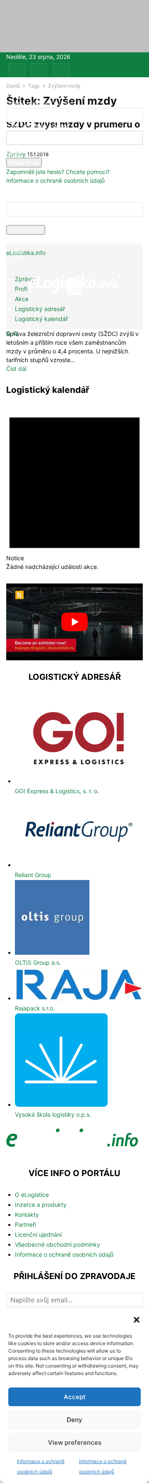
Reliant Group (33, 874)
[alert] (74, 486)
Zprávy (24, 278)
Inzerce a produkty (41, 1204)
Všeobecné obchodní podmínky (57, 1244)
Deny (74, 1420)
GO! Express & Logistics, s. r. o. (57, 790)
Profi (21, 288)
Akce (22, 298)
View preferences (74, 1442)
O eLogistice (32, 1194)
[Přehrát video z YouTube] (74, 622)
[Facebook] (16, 71)
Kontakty (27, 1214)
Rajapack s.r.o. (35, 1008)
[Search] (15, 334)
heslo (13, 153)
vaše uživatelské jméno (37, 126)
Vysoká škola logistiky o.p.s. (53, 1114)
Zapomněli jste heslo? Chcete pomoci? (58, 171)
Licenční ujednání (38, 1234)
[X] (61, 71)
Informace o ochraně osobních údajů (55, 180)
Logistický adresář (40, 308)
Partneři (25, 1224)
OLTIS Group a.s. (38, 962)
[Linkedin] (39, 71)
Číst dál (16, 368)
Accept (75, 1397)
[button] (136, 1320)
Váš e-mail (20, 220)
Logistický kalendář (41, 318)
